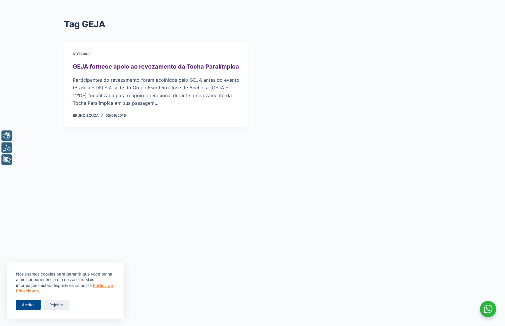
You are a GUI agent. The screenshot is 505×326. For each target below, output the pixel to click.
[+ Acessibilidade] (6, 159)
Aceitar (28, 304)
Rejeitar (56, 304)
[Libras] (6, 135)
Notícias (81, 54)
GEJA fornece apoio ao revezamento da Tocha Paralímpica (156, 66)
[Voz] (6, 147)
